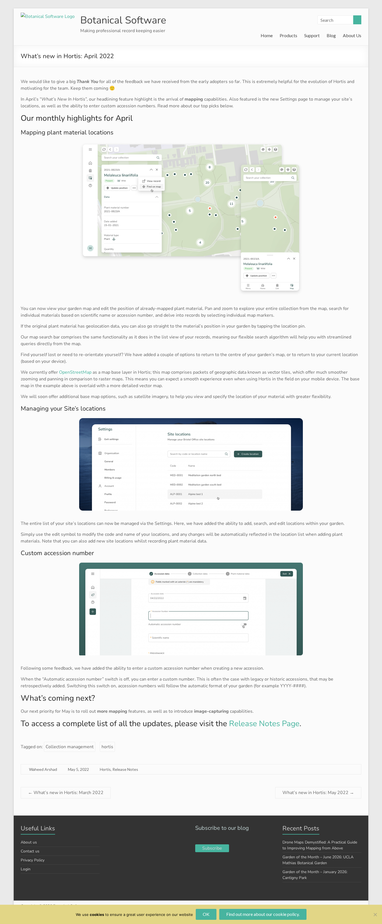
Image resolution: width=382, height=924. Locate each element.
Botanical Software (123, 20)
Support (312, 35)
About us (29, 842)
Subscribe (212, 848)
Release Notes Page (264, 723)
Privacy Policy (32, 860)
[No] (375, 914)
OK (206, 914)
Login (25, 869)
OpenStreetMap (75, 372)
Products (288, 35)
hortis (107, 747)
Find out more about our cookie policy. (263, 914)
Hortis (105, 769)
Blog (331, 35)
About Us (352, 35)
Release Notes (125, 769)
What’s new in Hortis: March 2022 (65, 793)
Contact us (30, 851)
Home (267, 35)
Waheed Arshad (43, 769)
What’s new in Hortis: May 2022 (318, 793)
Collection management (70, 747)
